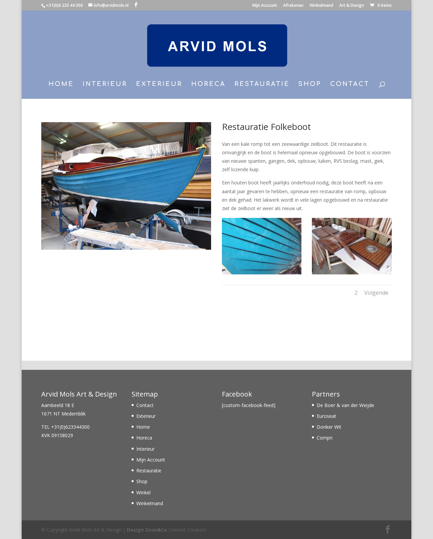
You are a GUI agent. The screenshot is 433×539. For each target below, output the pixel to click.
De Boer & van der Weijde (345, 405)
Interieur (105, 84)
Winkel (143, 492)
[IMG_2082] (352, 274)
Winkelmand (321, 5)
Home (61, 84)
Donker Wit (329, 427)
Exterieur (159, 84)
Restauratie (262, 84)
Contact (349, 84)
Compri (325, 437)
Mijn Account (264, 5)
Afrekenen (293, 5)
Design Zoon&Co (147, 529)
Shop (309, 84)
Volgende (376, 292)
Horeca (208, 84)
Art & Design (351, 5)
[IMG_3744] (262, 274)
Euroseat (326, 416)
